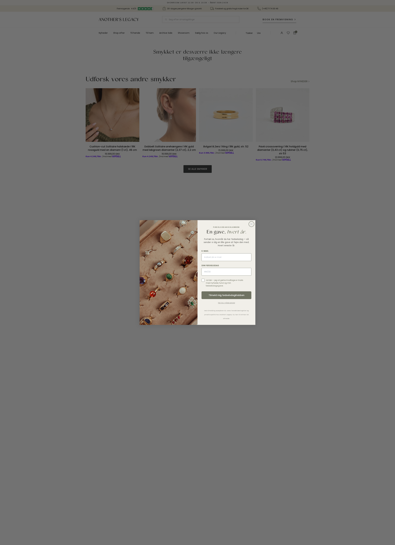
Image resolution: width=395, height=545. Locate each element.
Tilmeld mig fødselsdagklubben (226, 295)
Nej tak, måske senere (226, 303)
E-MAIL (205, 251)
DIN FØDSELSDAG (210, 265)
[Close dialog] (251, 224)
